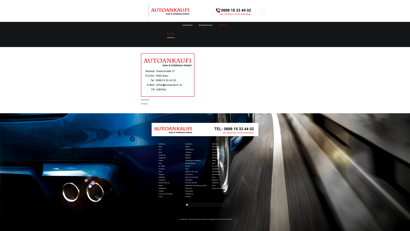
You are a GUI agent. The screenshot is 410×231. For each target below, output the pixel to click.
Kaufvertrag (145, 100)
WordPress (229, 219)
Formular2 (144, 104)
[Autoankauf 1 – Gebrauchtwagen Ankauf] (202, 5)
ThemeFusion (204, 219)
